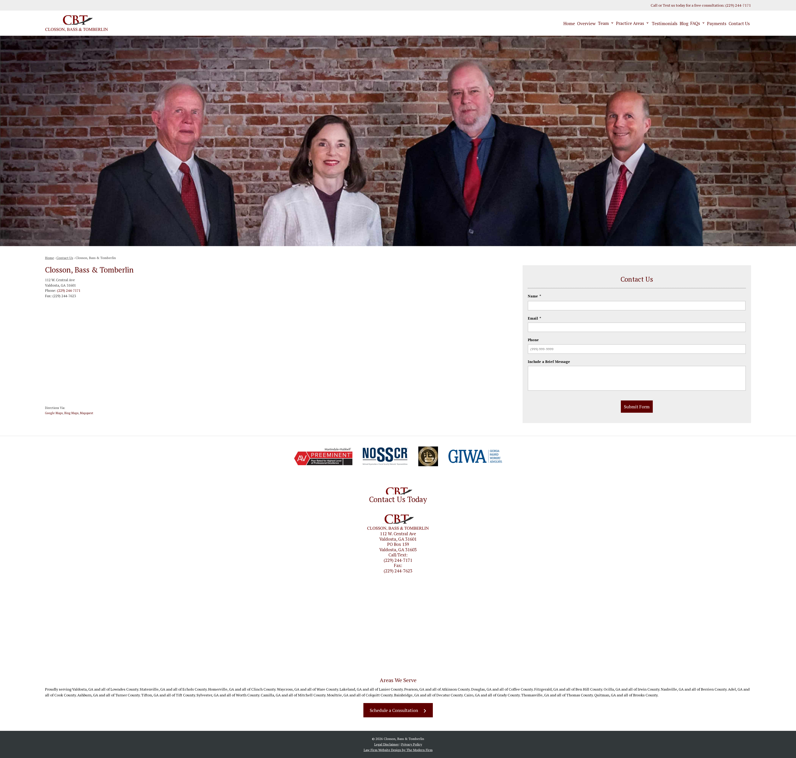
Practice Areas (630, 23)
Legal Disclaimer (386, 744)
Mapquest (86, 413)
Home (569, 23)
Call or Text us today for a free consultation (687, 5)
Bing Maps (71, 413)
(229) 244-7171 (738, 5)
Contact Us (739, 23)
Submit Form (637, 407)
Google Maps (54, 413)
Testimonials (664, 23)
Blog (684, 23)
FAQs (695, 23)
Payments (716, 23)
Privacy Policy (411, 744)
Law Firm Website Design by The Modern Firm (398, 750)
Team (603, 23)
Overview (586, 23)
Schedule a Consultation (394, 710)
